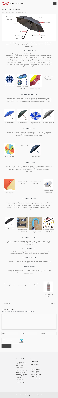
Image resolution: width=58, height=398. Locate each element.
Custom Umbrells (15, 12)
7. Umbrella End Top (29, 248)
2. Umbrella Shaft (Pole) (29, 94)
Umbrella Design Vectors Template (35, 366)
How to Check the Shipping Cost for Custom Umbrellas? (20, 381)
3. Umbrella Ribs (29, 128)
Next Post (53, 303)
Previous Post (6, 303)
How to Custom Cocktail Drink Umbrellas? (19, 367)
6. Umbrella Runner (29, 237)
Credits (42, 395)
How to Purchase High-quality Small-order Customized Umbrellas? (21, 372)
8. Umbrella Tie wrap (29, 257)
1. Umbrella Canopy (29, 50)
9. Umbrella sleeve (29, 267)
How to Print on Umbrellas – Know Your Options (36, 371)
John (32, 364)
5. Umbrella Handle (29, 198)
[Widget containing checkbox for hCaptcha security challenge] (13, 341)
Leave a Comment (6, 12)
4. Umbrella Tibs (29, 163)
